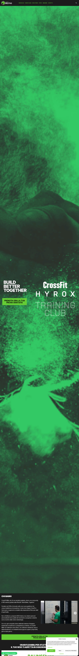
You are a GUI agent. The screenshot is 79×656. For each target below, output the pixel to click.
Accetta (51, 650)
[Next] (75, 613)
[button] (76, 639)
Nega (60, 650)
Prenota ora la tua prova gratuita (14, 301)
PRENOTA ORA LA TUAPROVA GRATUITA (40, 637)
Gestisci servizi (50, 647)
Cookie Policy (61, 653)
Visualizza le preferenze (70, 650)
